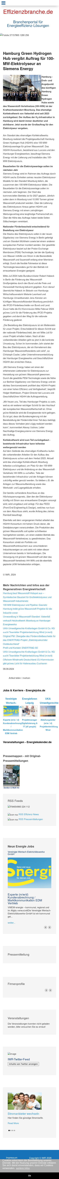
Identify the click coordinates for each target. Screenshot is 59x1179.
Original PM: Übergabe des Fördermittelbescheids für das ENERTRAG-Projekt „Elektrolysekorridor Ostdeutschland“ (29, 639)
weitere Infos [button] (23, 1168)
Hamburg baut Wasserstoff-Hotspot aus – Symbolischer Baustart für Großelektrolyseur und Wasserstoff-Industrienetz (27, 596)
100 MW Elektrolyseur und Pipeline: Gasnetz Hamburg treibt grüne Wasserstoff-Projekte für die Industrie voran (27, 608)
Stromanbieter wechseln (23, 1113)
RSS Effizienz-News (29, 814)
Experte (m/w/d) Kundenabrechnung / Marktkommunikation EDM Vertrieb (25, 898)
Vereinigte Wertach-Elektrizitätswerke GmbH (26, 853)
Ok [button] (29, 1175)
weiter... (11, 922)
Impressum (11, 1157)
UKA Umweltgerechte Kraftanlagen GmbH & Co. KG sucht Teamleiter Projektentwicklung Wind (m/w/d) (29, 630)
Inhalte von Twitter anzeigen (23, 1064)
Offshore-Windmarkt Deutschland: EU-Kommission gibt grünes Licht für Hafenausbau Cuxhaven (28, 661)
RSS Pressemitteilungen (31, 819)
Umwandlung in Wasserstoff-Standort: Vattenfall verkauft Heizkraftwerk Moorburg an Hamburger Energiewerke (26, 620)
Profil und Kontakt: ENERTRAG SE (20, 647)
